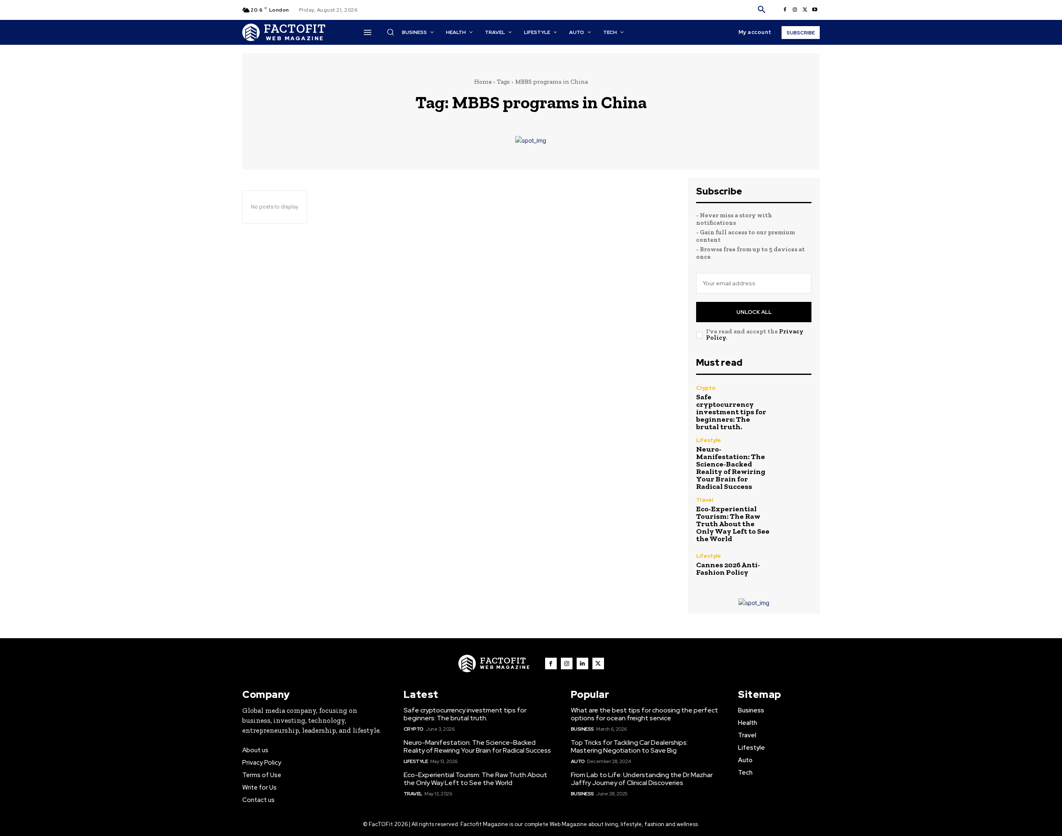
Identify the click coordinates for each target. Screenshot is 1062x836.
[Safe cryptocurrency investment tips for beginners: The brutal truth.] (794, 402)
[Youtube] (815, 10)
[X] (805, 10)
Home (483, 81)
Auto (578, 761)
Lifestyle (708, 440)
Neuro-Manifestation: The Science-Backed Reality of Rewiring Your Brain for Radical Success (730, 468)
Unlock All (754, 312)
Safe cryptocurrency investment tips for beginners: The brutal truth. (731, 411)
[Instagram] (795, 10)
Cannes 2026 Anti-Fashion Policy (728, 568)
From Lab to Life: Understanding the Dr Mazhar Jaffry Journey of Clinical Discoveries (642, 778)
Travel (704, 500)
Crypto (706, 388)
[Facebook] (785, 10)
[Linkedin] (582, 663)
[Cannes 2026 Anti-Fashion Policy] (794, 564)
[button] (762, 10)
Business (582, 729)
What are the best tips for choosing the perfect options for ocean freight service (644, 714)
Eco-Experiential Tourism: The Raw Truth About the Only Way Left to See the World (733, 523)
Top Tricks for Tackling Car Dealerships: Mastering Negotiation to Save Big (629, 746)
